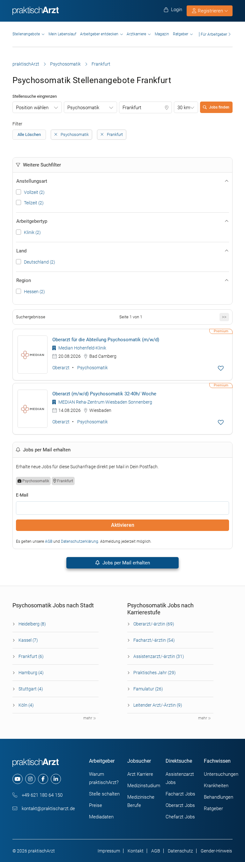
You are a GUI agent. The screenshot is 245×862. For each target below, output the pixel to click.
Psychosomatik (65, 64)
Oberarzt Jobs (180, 805)
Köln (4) (26, 705)
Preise (95, 805)
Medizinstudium (143, 785)
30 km (183, 107)
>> (224, 316)
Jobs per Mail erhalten (125, 563)
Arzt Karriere (140, 774)
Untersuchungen (221, 774)
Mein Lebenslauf (62, 34)
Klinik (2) (32, 232)
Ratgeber (180, 34)
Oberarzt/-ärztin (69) (153, 623)
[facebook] (43, 779)
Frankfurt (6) (31, 656)
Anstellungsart (31, 181)
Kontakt (136, 850)
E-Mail (22, 495)
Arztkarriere (136, 34)
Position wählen (32, 107)
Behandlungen (218, 797)
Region (23, 280)
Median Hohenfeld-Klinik (81, 347)
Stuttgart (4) (31, 688)
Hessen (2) (34, 291)
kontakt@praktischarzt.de (47, 808)
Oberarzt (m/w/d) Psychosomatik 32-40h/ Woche (104, 394)
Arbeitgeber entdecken (99, 34)
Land (21, 251)
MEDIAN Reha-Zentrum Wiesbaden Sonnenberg (104, 402)
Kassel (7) (28, 640)
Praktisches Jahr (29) (154, 672)
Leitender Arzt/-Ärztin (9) (157, 705)
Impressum (109, 850)
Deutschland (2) (39, 262)
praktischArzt (25, 64)
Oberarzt (61, 367)
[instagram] (30, 779)
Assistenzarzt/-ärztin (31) (158, 656)
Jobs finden (219, 107)
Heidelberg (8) (32, 623)
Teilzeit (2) (34, 202)
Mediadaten (101, 817)
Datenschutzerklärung (79, 541)
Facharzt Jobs (180, 794)
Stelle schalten (104, 794)
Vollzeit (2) (34, 192)
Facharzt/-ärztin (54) (154, 640)
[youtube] (17, 779)
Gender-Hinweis (216, 850)
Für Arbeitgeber (214, 34)
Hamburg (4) (31, 672)
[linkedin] (56, 779)
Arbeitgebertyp (31, 221)
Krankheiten (216, 785)
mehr (88, 718)
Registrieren (210, 11)
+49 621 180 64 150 (41, 795)
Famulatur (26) (148, 688)
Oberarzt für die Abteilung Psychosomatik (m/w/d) (105, 340)
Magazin (162, 34)
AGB (48, 541)
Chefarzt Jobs (180, 817)
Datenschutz (180, 850)
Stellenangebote (26, 34)
